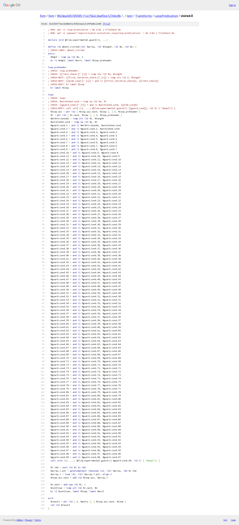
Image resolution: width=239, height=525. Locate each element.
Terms (37, 520)
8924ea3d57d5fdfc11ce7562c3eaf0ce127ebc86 (89, 16)
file (106, 23)
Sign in (232, 5)
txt (225, 519)
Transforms (143, 16)
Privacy (28, 520)
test (130, 16)
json (233, 519)
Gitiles (19, 520)
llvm (43, 16)
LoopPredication (166, 16)
